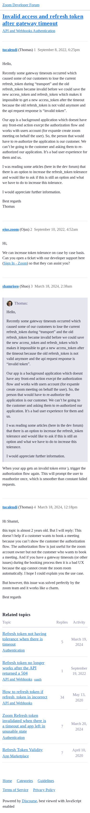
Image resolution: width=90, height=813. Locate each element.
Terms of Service (15, 790)
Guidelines (46, 781)
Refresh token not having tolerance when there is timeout (24, 639)
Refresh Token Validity (22, 749)
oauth (38, 679)
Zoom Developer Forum (20, 5)
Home (7, 781)
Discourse (29, 801)
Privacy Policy (44, 790)
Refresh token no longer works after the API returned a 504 (23, 668)
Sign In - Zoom (15, 263)
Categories (25, 781)
